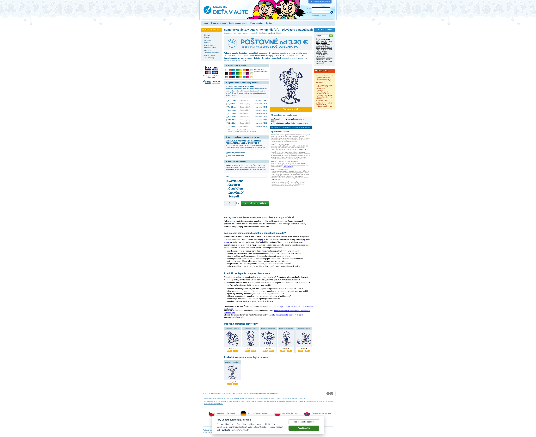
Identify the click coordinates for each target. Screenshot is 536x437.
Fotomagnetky (256, 23)
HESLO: (309, 12)
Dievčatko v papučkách (232, 362)
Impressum (302, 398)
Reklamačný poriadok (290, 398)
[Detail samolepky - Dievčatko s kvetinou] (229, 350)
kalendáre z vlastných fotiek (213, 404)
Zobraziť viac (302, 149)
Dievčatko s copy (250, 328)
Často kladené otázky (238, 23)
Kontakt (269, 23)
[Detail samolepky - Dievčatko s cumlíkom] (265, 350)
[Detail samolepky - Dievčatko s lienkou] (300, 350)
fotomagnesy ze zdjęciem (276, 401)
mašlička (324, 51)
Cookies (278, 398)
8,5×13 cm (232, 110)
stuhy (330, 61)
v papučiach (320, 63)
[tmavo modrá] (233, 77)
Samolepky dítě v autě (225, 413)
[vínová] (247, 70)
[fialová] (247, 73)
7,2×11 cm (231, 104)
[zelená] (237, 73)
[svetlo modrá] (233, 70)
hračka (325, 53)
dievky (323, 48)
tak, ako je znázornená (236, 152)
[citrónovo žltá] (240, 70)
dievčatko (319, 44)
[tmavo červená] (230, 77)
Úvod (206, 23)
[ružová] (247, 77)
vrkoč (324, 49)
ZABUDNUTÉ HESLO (319, 15)
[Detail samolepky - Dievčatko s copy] (247, 350)
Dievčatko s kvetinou (232, 328)
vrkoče (329, 49)
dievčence (325, 46)
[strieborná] (251, 70)
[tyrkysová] (244, 77)
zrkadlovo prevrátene (236, 156)
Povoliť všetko (304, 428)
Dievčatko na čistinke (286, 328)
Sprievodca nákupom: (280, 132)
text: (228, 176)
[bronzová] (251, 77)
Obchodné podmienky (247, 398)
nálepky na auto (226, 401)
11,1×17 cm (232, 120)
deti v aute (328, 41)
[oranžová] (244, 70)
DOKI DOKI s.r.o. (237, 393)
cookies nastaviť (275, 427)
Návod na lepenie (209, 398)
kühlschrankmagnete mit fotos (256, 401)
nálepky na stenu (238, 401)
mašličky (319, 53)
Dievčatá (254, 33)
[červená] (230, 73)
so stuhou (319, 61)
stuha (325, 61)
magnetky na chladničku (211, 401)
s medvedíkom (320, 57)
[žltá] (240, 73)
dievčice (319, 49)
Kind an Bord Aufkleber (257, 413)
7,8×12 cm (232, 107)
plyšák (318, 54)
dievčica (329, 48)
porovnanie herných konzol (315, 401)
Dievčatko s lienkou (304, 328)
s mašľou (328, 59)
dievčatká (326, 44)
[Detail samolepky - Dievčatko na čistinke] (282, 350)
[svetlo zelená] (237, 70)
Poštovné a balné (218, 23)
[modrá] (233, 73)
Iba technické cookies (304, 422)
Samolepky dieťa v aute (321, 413)
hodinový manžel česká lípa (295, 401)
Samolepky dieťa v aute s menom (236, 33)
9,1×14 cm (232, 113)
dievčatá (324, 43)
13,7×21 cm (232, 126)
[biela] (226, 70)
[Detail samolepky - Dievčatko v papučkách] (229, 384)
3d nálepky (329, 401)
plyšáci (323, 54)
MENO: (309, 8)
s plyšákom (320, 59)
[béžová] (244, 73)
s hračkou (329, 58)
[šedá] (226, 77)
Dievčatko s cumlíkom (268, 328)
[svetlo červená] (230, 70)
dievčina (319, 46)
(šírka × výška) (245, 100)
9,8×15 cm (232, 116)
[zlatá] (251, 73)
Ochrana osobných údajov (266, 398)
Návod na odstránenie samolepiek (227, 398)
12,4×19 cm (232, 123)
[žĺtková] (240, 77)
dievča (318, 43)
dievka (318, 48)
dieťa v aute (320, 41)
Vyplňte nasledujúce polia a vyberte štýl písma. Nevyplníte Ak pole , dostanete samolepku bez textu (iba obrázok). (246, 168)
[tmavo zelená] (237, 77)
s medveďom (322, 55)
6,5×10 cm (232, 100)
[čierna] (226, 73)
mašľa (318, 51)
